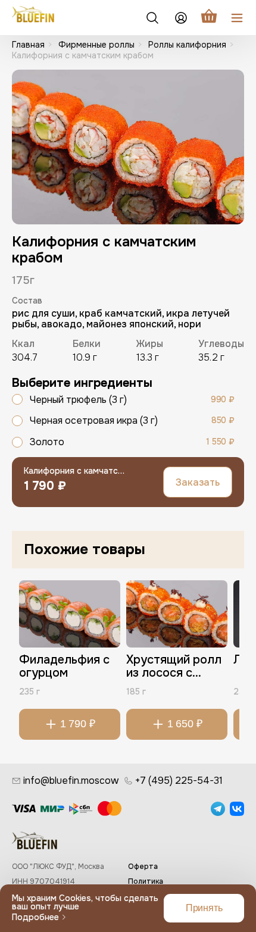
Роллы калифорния (187, 44)
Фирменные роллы (96, 44)
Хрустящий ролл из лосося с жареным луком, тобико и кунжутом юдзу (173, 667)
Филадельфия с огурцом (64, 666)
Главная (28, 44)
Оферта (143, 866)
